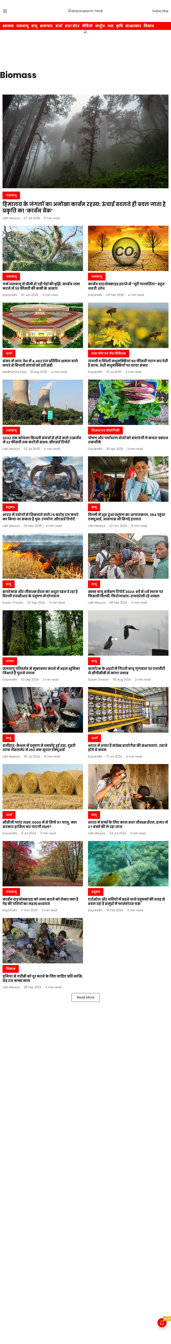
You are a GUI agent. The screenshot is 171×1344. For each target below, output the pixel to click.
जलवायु (22, 26)
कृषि (119, 26)
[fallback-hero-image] (85, 141)
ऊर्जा (58, 26)
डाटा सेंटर (72, 26)
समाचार (46, 26)
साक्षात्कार (133, 26)
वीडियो (87, 26)
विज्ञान (149, 26)
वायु (34, 26)
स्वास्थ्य (8, 26)
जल (110, 26)
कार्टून (100, 26)
